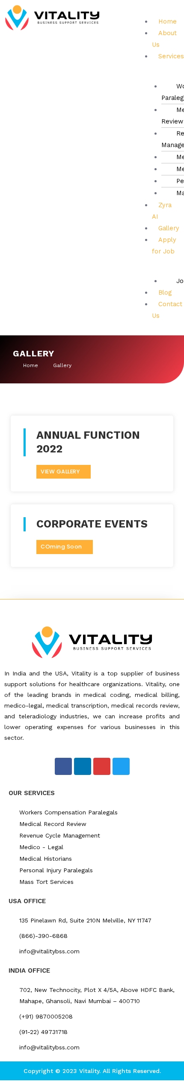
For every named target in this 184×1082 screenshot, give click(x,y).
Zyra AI (162, 210)
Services (171, 56)
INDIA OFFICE (29, 970)
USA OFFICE (27, 901)
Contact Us (167, 309)
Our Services (32, 793)
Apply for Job (164, 245)
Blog (165, 292)
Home (167, 21)
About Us (164, 38)
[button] (156, 10)
